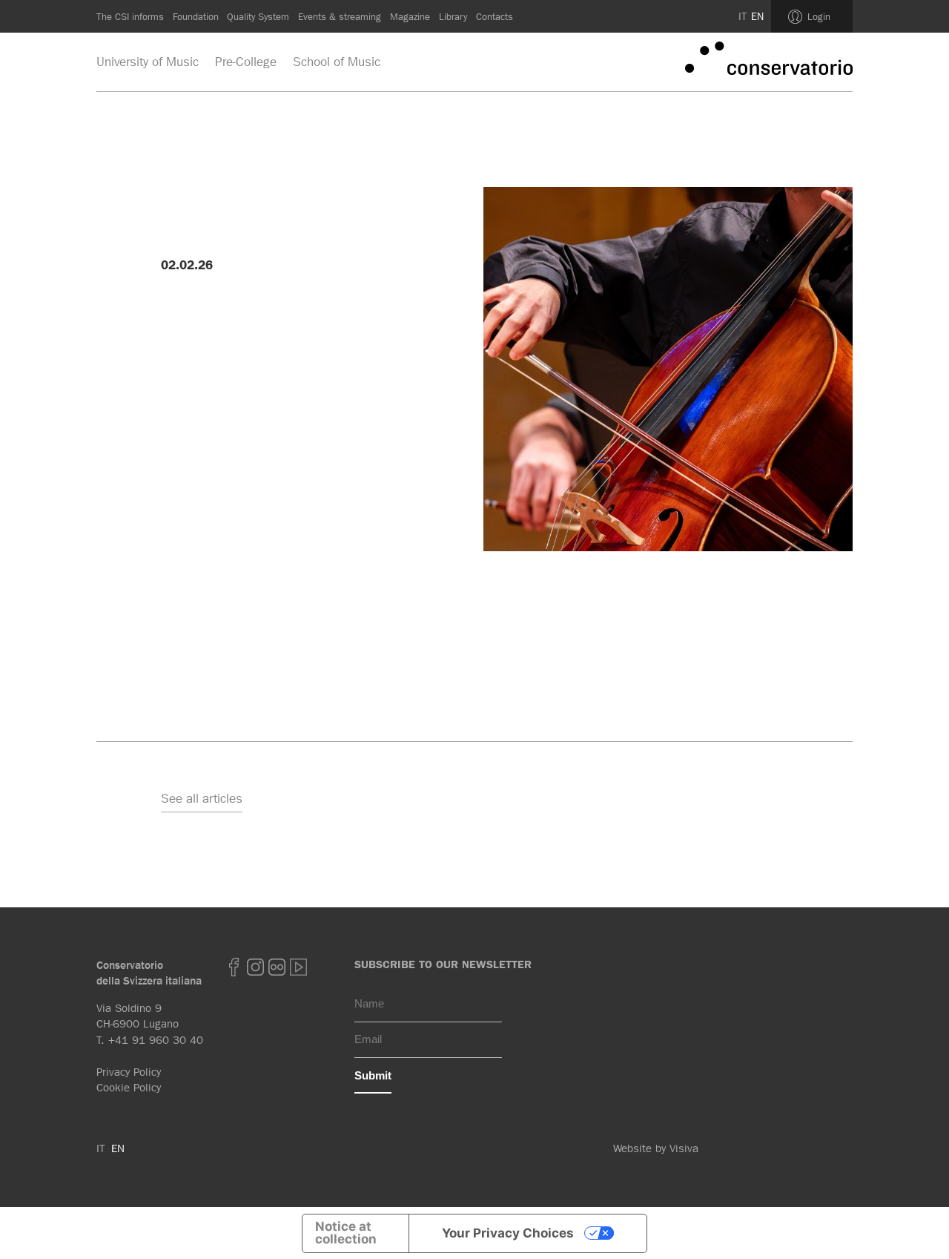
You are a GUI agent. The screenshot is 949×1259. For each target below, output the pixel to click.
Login (818, 16)
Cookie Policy (128, 1087)
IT (742, 16)
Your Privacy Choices (508, 1233)
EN (757, 16)
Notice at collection (346, 1232)
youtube (299, 967)
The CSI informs (130, 16)
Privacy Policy (128, 1072)
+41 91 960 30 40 (155, 1040)
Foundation (196, 16)
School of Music (336, 61)
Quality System (258, 16)
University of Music (147, 61)
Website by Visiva (655, 1148)
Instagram (256, 967)
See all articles (201, 798)
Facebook (234, 967)
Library (453, 16)
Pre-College (246, 61)
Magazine (410, 16)
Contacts (494, 16)
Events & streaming (339, 16)
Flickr (277, 967)
